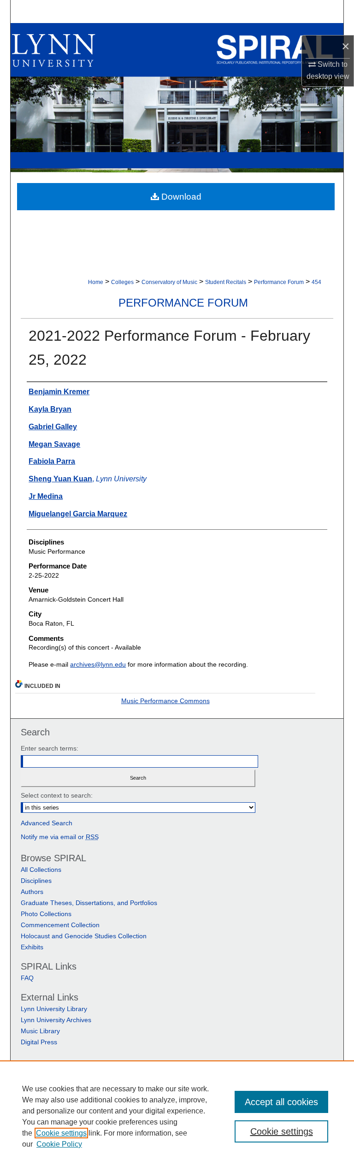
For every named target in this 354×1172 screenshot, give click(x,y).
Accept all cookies (281, 1102)
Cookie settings (61, 1133)
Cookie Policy (59, 1144)
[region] (177, 1116)
